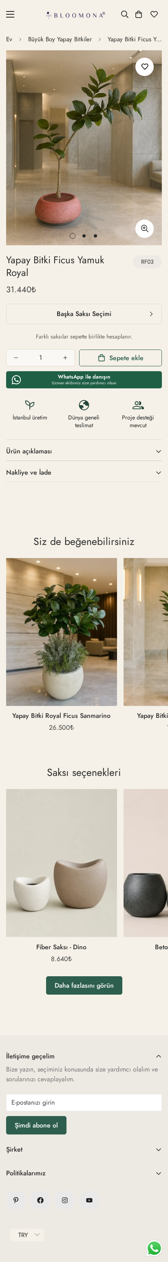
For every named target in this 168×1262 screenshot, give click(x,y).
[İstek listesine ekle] (144, 67)
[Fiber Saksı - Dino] (61, 863)
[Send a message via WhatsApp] (154, 1248)
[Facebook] (40, 1200)
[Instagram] (65, 1200)
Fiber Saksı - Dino (61, 947)
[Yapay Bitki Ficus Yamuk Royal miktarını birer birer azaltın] (16, 358)
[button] (138, 14)
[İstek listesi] (154, 14)
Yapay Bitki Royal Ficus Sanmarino (61, 715)
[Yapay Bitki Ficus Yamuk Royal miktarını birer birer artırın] (65, 358)
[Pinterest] (16, 1200)
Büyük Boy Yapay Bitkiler (60, 39)
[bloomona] (76, 14)
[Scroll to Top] (153, 1218)
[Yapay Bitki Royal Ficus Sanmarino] (61, 632)
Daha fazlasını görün (84, 985)
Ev (9, 39)
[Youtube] (89, 1200)
